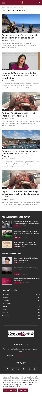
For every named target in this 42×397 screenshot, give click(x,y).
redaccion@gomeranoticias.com (25, 355)
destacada (17, 226)
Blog (15, 262)
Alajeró (4, 147)
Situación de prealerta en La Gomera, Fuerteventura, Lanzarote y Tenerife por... (26, 270)
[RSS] (24, 369)
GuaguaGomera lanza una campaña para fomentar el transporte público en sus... (26, 233)
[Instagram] (13, 369)
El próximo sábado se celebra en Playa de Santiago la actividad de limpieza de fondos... (20, 194)
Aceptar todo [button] (23, 390)
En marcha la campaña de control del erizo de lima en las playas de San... (19, 36)
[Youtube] (35, 369)
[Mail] (18, 369)
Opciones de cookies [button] (10, 390)
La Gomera (5, 32)
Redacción (5, 40)
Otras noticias (18, 283)
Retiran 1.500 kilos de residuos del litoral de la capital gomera (18, 114)
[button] (3, 2)
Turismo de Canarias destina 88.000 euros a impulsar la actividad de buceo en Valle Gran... (20, 75)
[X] (29, 369)
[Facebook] (7, 369)
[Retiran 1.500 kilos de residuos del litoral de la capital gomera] (21, 101)
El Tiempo (17, 274)
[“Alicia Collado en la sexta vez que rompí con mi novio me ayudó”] (7, 281)
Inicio (3, 7)
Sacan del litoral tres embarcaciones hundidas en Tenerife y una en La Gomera (19, 153)
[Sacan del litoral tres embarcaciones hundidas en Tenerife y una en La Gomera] (21, 139)
